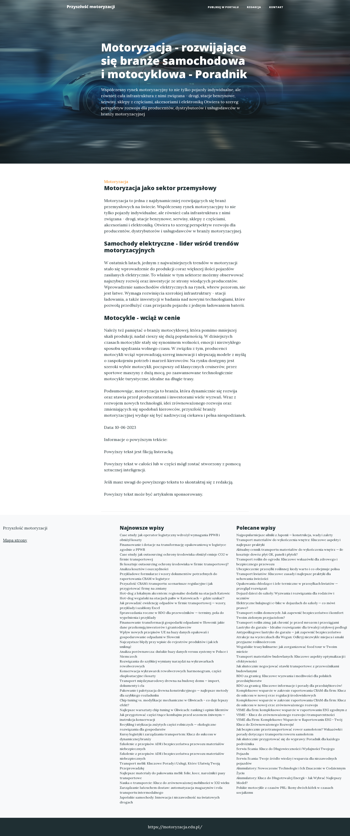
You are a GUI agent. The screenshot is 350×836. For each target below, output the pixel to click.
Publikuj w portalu (223, 7)
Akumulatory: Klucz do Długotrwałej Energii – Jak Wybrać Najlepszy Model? (288, 780)
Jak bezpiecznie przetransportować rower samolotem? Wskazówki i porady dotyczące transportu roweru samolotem (289, 731)
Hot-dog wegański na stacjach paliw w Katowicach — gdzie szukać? (172, 598)
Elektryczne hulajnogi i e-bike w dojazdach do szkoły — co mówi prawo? (285, 605)
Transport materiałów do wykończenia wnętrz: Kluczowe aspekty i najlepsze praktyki (288, 542)
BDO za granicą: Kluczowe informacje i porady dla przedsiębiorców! (289, 686)
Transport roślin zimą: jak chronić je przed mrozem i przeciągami (287, 622)
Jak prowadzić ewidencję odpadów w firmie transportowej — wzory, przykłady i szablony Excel (173, 605)
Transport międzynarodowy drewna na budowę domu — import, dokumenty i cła (170, 683)
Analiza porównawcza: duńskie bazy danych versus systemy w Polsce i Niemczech (174, 654)
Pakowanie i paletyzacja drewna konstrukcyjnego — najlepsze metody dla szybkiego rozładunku (174, 692)
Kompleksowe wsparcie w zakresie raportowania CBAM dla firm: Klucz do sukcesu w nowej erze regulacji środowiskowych (291, 692)
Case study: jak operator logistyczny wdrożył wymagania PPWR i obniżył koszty (170, 537)
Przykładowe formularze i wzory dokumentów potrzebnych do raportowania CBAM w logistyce (168, 576)
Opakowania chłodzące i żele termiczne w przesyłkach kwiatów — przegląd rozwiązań (287, 585)
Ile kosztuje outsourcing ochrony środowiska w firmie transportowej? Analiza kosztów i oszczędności (174, 566)
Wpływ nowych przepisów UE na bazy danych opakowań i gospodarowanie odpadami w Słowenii (164, 634)
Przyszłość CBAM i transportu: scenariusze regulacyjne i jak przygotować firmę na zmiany (166, 585)
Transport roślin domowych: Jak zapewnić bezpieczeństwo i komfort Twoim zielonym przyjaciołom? (290, 615)
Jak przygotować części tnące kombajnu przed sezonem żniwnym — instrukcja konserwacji (172, 717)
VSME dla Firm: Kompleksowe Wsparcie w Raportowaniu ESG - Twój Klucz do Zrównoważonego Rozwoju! (289, 722)
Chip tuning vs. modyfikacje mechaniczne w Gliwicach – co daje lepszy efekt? (174, 702)
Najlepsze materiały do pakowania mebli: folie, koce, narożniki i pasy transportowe (172, 775)
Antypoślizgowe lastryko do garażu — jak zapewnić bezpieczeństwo (288, 632)
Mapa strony (15, 540)
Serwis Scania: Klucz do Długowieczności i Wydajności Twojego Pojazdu (285, 751)
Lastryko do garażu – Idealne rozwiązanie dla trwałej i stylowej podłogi (291, 627)
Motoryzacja (116, 181)
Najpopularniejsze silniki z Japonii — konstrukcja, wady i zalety (284, 535)
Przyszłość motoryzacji (91, 6)
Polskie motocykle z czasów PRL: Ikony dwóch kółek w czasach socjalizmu (284, 790)
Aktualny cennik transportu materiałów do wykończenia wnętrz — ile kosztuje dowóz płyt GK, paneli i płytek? (289, 551)
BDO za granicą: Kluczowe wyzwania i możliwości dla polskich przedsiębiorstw (283, 678)
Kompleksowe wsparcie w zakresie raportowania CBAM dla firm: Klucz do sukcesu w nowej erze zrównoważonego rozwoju (291, 702)
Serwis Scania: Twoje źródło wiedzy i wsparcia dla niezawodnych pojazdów (286, 760)
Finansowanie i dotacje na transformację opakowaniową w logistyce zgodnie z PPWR (173, 547)
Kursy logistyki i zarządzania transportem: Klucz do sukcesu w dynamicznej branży (168, 736)
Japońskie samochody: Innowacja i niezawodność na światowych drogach (170, 799)
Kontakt (276, 7)
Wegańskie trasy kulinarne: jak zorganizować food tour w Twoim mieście (286, 649)
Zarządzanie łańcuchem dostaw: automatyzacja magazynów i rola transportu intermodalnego (171, 790)
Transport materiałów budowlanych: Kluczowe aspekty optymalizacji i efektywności (290, 658)
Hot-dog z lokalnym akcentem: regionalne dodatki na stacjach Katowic (175, 593)
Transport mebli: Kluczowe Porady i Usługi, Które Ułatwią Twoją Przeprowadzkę (170, 765)
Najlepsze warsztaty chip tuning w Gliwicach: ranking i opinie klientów (174, 710)
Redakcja (254, 7)
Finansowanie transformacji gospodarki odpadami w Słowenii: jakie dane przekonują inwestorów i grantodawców (172, 624)
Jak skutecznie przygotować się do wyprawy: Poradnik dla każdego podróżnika (288, 741)
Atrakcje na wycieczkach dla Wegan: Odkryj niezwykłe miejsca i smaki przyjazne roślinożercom (290, 639)
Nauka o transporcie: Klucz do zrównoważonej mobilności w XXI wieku (174, 783)
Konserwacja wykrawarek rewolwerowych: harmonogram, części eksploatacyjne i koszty (170, 673)
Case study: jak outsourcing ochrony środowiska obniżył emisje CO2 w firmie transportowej (174, 556)
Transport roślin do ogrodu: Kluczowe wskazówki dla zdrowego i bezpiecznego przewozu (286, 561)
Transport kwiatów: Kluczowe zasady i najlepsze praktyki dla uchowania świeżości (283, 576)
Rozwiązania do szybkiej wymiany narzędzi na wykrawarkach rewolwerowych (167, 663)
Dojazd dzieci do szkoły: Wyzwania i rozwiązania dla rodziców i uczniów (285, 595)
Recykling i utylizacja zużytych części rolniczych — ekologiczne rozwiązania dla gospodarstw (168, 726)
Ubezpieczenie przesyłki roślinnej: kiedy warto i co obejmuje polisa (288, 569)
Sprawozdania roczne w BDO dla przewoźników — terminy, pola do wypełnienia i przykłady (172, 615)
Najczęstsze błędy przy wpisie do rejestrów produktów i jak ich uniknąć (169, 644)
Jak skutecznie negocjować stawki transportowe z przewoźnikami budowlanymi (287, 668)
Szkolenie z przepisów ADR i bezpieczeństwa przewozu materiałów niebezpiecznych (172, 746)
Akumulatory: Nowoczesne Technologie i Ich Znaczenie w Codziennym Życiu (291, 770)
